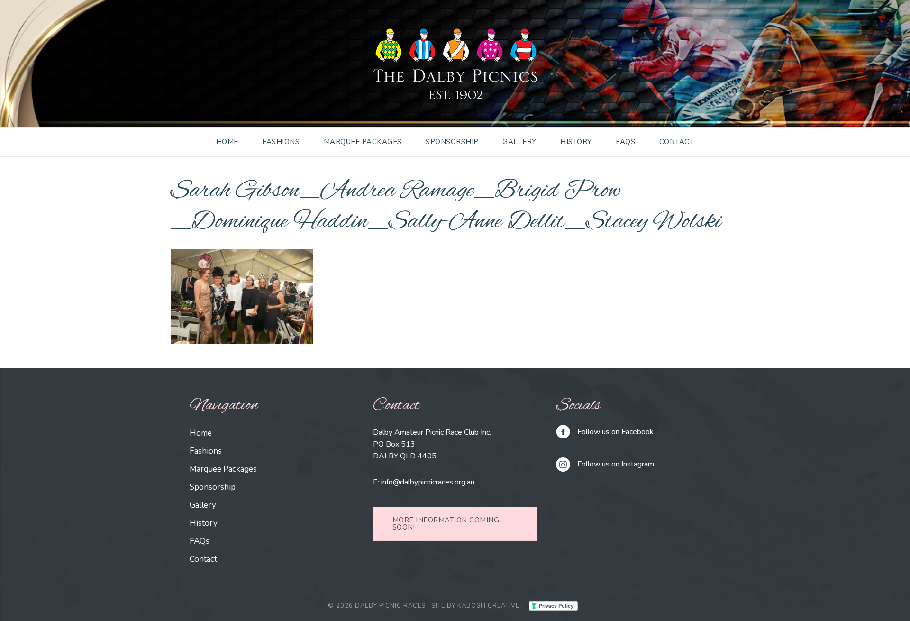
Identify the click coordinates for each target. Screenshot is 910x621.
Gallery (519, 141)
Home (227, 141)
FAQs (625, 141)
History (576, 141)
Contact (676, 141)
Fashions (281, 141)
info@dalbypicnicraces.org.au (427, 482)
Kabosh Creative (488, 606)
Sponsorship (452, 141)
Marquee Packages (363, 141)
